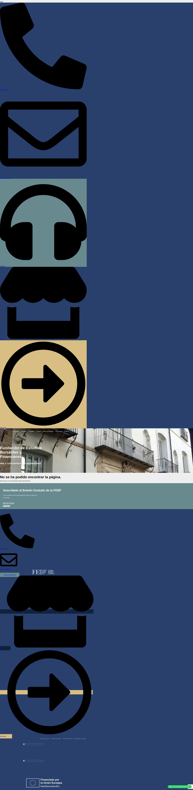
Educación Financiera (48, 431)
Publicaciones (58, 431)
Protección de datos (68, 738)
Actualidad (31, 431)
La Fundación (15, 431)
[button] (16, 431)
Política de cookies (56, 738)
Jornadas (38, 431)
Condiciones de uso (45, 738)
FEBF (1, 1)
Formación (24, 431)
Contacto (66, 431)
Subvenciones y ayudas (80, 738)
